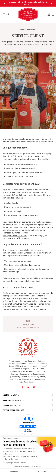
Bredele (36, 366)
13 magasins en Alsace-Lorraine (32, 374)
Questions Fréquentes (13, 156)
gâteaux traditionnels (37, 371)
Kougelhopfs (15, 371)
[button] (8, 14)
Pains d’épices (38, 369)
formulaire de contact (18, 230)
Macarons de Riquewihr (21, 369)
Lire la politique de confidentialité (14, 463)
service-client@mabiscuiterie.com (16, 234)
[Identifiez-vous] (49, 14)
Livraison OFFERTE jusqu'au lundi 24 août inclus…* (28, 3)
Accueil (22, 29)
